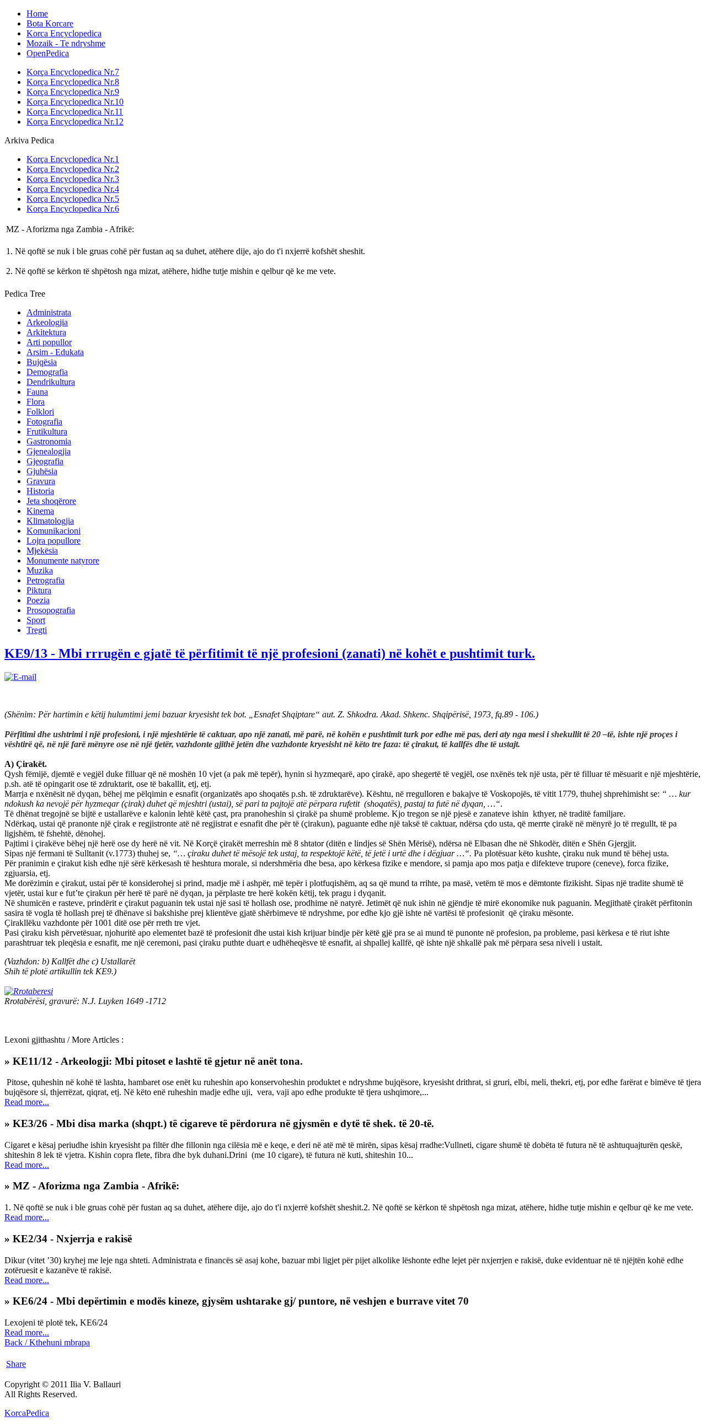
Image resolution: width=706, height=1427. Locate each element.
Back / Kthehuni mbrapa (47, 1342)
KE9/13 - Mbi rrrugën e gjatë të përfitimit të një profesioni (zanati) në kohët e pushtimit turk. (269, 653)
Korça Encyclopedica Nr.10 (75, 101)
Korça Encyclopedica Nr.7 (72, 72)
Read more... (26, 1102)
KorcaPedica (26, 1413)
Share (16, 1364)
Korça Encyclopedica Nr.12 (75, 121)
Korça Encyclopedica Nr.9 (72, 91)
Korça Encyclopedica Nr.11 (74, 111)
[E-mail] (20, 677)
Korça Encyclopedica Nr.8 (72, 82)
